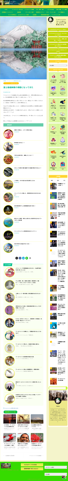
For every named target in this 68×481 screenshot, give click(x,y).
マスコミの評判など (12, 14)
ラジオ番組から (61, 12)
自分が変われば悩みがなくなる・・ (22, 244)
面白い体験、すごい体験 (61, 9)
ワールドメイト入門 (56, 14)
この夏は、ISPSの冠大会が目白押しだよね (24, 180)
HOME (6, 9)
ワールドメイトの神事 (29, 9)
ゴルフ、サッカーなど (51, 12)
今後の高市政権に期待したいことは (61, 214)
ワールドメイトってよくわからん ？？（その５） (59, 50)
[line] (26, 258)
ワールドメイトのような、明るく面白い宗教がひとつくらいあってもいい (61, 253)
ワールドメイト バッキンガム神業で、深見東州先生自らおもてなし (9, 445)
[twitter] (16, 258)
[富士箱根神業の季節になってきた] (23, 258)
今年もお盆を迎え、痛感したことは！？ (23, 155)
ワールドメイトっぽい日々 (17, 9)
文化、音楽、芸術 (39, 9)
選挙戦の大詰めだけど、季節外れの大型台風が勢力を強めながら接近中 (61, 196)
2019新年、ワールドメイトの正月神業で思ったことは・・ (9, 426)
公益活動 (34, 14)
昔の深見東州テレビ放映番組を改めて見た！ (25, 206)
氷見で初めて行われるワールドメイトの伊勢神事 (23, 426)
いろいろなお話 (50, 9)
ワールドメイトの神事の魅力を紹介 (11, 408)
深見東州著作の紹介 (45, 14)
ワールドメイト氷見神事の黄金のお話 (25, 356)
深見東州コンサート (40, 12)
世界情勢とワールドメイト (7, 12)
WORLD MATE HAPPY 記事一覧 (34, 6)
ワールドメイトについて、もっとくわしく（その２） (59, 34)
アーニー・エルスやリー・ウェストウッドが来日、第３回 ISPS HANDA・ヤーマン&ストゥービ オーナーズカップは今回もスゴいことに (62, 357)
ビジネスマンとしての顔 (23, 14)
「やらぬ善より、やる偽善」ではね (61, 287)
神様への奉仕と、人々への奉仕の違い (23, 130)
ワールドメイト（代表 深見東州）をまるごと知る (10, 469)
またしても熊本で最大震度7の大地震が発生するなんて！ (28, 168)
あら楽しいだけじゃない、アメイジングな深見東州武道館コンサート (61, 371)
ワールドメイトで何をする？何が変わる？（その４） (59, 45)
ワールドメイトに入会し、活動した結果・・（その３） (59, 39)
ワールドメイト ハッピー (8, 2)
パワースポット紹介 (29, 12)
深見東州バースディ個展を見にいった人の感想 (61, 334)
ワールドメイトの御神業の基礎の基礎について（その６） (58, 56)
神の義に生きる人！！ (19, 142)
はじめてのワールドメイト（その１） (59, 29)
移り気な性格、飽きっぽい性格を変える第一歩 (61, 205)
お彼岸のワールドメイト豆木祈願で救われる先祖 (36, 445)
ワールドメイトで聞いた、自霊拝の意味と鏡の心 (27, 344)
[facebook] (20, 258)
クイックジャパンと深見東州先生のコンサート (25, 231)
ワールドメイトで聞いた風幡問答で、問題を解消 (27, 369)
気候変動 (19, 12)
